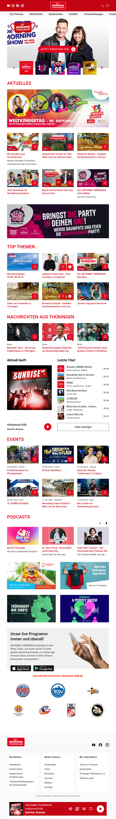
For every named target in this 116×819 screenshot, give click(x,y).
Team (47, 769)
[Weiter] (106, 523)
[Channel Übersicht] (77, 809)
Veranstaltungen (93, 14)
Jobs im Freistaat (89, 764)
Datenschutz (15, 769)
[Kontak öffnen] (102, 5)
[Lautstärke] (70, 809)
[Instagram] (13, 5)
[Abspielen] (100, 809)
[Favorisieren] (91, 809)
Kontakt (48, 787)
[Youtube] (8, 5)
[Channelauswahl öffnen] (107, 5)
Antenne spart (87, 778)
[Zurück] (100, 523)
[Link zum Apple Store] (20, 668)
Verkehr (73, 14)
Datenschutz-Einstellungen (16, 775)
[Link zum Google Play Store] (43, 668)
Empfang (49, 773)
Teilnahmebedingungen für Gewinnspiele (21, 783)
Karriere (48, 778)
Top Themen (16, 14)
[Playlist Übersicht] (84, 809)
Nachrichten (56, 14)
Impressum (15, 764)
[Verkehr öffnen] (22, 5)
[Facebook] (17, 5)
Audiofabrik (86, 769)
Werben (48, 782)
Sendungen (50, 764)
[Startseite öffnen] (58, 6)
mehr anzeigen (83, 426)
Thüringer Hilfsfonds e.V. (92, 773)
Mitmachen (36, 14)
